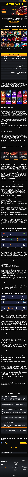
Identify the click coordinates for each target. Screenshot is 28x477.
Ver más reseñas (14, 447)
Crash (17, 29)
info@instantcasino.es (24, 467)
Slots (23, 29)
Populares (3, 29)
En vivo (10, 29)
